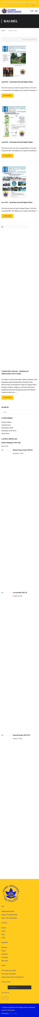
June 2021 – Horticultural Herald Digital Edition (16, 202)
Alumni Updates (6, 422)
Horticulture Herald (7, 428)
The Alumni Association (8, 970)
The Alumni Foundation (8, 974)
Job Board (4, 954)
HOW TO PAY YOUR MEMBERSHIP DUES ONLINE (18, 2)
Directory (4, 947)
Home (3, 30)
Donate (3, 928)
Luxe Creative (13, 1013)
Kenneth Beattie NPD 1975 (21, 735)
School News (5, 433)
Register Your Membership (9, 914)
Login (3, 5)
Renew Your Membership (9, 918)
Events (3, 931)
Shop (3, 934)
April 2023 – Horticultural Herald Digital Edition (17, 82)
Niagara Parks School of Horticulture (12, 977)
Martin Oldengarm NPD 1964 (11, 442)
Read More (8, 96)
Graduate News (6, 425)
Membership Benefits (7, 911)
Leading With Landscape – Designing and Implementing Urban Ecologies (14, 372)
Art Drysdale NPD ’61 (20, 592)
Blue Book (4, 960)
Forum (3, 951)
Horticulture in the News (8, 430)
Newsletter (4, 957)
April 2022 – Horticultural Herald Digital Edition (17, 142)
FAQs (3, 937)
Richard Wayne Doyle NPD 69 (22, 450)
